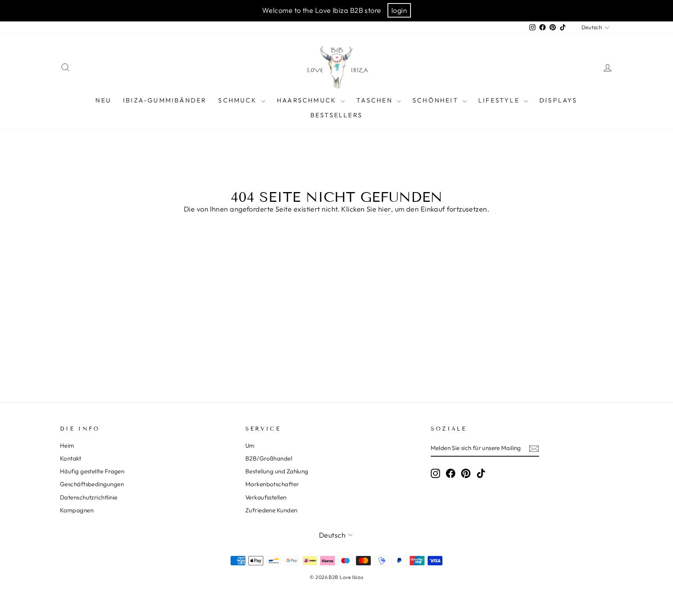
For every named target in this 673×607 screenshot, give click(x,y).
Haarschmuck (308, 100)
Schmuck (238, 100)
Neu (103, 100)
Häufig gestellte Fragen (92, 471)
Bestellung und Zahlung (276, 471)
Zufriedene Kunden (271, 510)
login (399, 10)
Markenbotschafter (272, 484)
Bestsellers (336, 115)
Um (250, 445)
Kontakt (70, 458)
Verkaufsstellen (266, 497)
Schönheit (436, 100)
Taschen (375, 100)
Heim (67, 445)
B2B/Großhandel (268, 458)
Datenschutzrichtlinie (88, 497)
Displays (558, 100)
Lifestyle (500, 100)
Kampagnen (76, 510)
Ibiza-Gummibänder (164, 100)
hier (384, 209)
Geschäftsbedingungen (92, 484)
